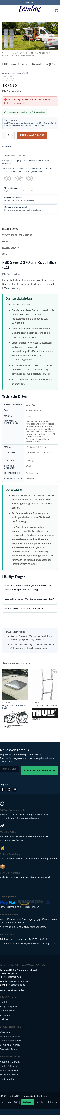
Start (5, 53)
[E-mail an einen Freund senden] (21, 178)
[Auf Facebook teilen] (10, 178)
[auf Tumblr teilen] (32, 178)
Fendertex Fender (9, 1049)
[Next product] (5, 78)
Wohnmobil (37, 171)
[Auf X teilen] (16, 178)
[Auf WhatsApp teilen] (5, 178)
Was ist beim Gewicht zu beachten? (24, 608)
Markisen (7, 55)
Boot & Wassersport (10, 1040)
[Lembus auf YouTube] (14, 789)
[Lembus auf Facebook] (2, 789)
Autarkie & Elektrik (10, 1061)
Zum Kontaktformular (12, 990)
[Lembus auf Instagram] (8, 789)
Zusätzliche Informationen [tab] (18, 235)
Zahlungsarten (7, 1010)
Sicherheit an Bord (9, 1074)
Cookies (41, 1102)
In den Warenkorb (32, 135)
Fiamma (6, 146)
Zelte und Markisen (36, 53)
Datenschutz (53, 1102)
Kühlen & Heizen (9, 1066)
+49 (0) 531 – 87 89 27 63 (21, 981)
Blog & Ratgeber (8, 1006)
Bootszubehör (7, 1078)
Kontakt (4, 1002)
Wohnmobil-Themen (10, 1036)
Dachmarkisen (25, 55)
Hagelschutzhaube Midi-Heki (14, 707)
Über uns (5, 1031)
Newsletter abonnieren (39, 770)
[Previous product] (11, 78)
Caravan (27, 168)
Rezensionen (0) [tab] (11, 248)
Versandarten (7, 1015)
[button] (4, 10)
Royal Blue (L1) (24, 171)
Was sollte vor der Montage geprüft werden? (29, 598)
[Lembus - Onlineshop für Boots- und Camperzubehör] (30, 10)
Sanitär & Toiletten (9, 1070)
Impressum (6, 1102)
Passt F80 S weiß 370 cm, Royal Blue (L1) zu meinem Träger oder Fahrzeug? (28, 587)
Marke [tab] (6, 241)
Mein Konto (6, 1019)
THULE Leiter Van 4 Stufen (44, 705)
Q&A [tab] (4, 254)
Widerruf (27, 1102)
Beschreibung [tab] (10, 229)
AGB (16, 1102)
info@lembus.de (16, 984)
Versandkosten (14, 123)
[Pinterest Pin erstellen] (27, 178)
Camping (17, 53)
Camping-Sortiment (10, 1044)
